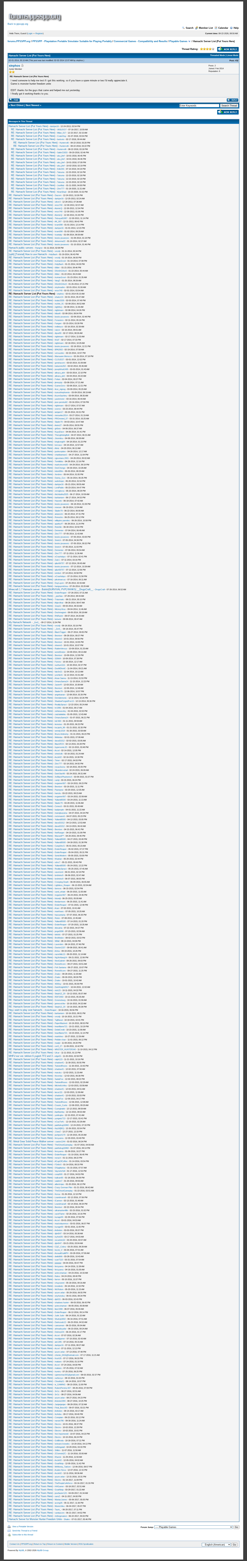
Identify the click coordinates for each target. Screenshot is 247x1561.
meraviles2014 (61, 415)
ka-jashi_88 (60, 727)
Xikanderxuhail (61, 770)
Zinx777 (60, 189)
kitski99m (59, 471)
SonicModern (60, 855)
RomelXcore (60, 964)
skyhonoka (60, 1296)
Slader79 (59, 422)
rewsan (58, 507)
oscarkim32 (60, 1240)
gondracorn (60, 363)
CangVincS (60, 846)
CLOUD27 (59, 359)
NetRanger (59, 833)
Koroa (57, 1194)
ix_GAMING (60, 1384)
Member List (206, 28)
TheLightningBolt (62, 435)
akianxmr (59, 514)
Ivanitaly (58, 235)
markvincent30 (61, 465)
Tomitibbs (59, 461)
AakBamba (59, 1112)
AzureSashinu (61, 396)
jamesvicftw (60, 1003)
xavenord (59, 872)
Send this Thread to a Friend (24, 1531)
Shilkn (57, 1450)
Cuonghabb (60, 1109)
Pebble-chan (60, 1040)
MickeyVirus (60, 609)
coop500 (58, 1174)
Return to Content (55, 1544)
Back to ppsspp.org (18, 24)
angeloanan (60, 695)
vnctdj (57, 251)
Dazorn (58, 195)
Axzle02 (58, 757)
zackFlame (60, 1214)
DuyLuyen (59, 583)
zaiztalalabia (60, 714)
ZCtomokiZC (60, 1453)
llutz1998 (59, 1309)
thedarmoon (60, 902)
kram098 (59, 225)
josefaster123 (61, 1493)
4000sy (58, 984)
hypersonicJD (61, 747)
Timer (57, 760)
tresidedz (59, 1286)
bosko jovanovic (62, 238)
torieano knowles (62, 1444)
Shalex (67, 1519)
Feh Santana (60, 967)
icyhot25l (59, 1237)
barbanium (59, 497)
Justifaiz (60, 185)
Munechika (59, 1506)
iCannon (58, 1201)
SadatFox (59, 1079)
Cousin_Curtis (61, 1105)
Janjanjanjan (60, 1404)
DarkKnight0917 (62, 987)
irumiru (58, 1371)
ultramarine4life (61, 1210)
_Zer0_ (36, 622)
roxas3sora (60, 767)
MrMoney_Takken (63, 1467)
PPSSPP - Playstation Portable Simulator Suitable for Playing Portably (72, 41)
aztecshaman (61, 1273)
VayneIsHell (60, 1171)
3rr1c (57, 1391)
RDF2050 (59, 997)
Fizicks (58, 662)
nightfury (58, 307)
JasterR (58, 685)
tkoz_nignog (60, 389)
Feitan (57, 379)
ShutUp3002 (60, 1319)
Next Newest (32, 105)
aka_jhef (61, 156)
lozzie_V (58, 1250)
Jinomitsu (59, 438)
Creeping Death (62, 882)
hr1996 (58, 708)
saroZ (57, 1496)
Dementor (59, 530)
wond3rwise (60, 652)
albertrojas (59, 1184)
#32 (236, 60)
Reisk (57, 918)
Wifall (57, 941)
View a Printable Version (22, 1526)
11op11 (58, 606)
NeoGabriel (60, 961)
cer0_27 (58, 1046)
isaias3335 (59, 300)
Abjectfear (59, 603)
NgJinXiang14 (61, 957)
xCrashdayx (60, 556)
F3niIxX (58, 1164)
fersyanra (59, 1138)
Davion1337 (60, 947)
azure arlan (60, 1292)
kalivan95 (59, 1178)
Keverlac (59, 1076)
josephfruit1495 (61, 369)
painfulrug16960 (62, 1125)
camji (57, 780)
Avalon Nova (60, 1470)
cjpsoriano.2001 (62, 458)
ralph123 (58, 1059)
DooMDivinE (60, 668)
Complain (59, 1417)
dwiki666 (58, 1256)
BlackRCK (59, 744)
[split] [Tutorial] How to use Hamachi (28, 254)
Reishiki (58, 527)
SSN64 (58, 658)
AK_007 (58, 221)
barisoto (60, 139)
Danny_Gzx (60, 478)
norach (58, 1158)
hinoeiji (58, 898)
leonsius (58, 724)
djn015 (58, 1299)
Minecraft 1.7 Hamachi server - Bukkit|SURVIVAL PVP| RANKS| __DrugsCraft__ (51, 589)
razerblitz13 (60, 954)
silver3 (58, 202)
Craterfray (61, 136)
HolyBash (53, 254)
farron (57, 1279)
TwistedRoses (61, 1066)
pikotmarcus (60, 579)
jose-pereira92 (61, 402)
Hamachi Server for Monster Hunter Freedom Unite (35, 1519)
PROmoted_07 (61, 418)
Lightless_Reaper (62, 885)
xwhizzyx (59, 1378)
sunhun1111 (60, 665)
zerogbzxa (59, 491)
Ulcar (57, 1053)
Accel (57, 750)
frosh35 (58, 1358)
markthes (59, 1036)
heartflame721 (61, 1026)
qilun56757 (59, 563)
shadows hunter (62, 1302)
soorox (58, 409)
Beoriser (58, 635)
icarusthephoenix (62, 392)
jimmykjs (58, 382)
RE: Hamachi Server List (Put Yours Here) (33, 129)
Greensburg (60, 1000)
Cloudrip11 (59, 1381)
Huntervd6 (64, 143)
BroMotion (59, 938)
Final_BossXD (61, 1408)
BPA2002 (59, 349)
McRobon (59, 1289)
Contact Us (15, 1544)
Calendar (223, 28)
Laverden (59, 944)
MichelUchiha (61, 1085)
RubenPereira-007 (63, 1388)
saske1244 (60, 1141)
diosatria (58, 928)
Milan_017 (61, 133)
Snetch (58, 540)
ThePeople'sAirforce (64, 1483)
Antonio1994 (60, 1401)
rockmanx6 (60, 816)
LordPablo (59, 487)
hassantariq (60, 915)
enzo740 (58, 205)
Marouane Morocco (63, 356)
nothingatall (60, 1447)
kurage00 (59, 1217)
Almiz (57, 448)
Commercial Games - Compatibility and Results (140, 41)
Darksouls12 (60, 1322)
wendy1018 (60, 731)
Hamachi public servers (21, 247)
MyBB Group (42, 1550)
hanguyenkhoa (61, 586)
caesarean (59, 1325)
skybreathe (60, 287)
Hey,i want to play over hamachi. (26, 1010)
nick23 (58, 990)
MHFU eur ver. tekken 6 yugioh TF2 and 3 (31, 1056)
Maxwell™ (59, 836)
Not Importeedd (61, 1434)
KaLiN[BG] (59, 1128)
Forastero (59, 320)
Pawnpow (59, 790)
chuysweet (59, 1283)
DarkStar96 (60, 773)
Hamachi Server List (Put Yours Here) (28, 126)
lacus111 (58, 1092)
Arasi (57, 908)
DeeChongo (60, 468)
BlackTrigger (60, 632)
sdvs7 (57, 862)
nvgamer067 (60, 783)
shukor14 (59, 297)
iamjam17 (59, 412)
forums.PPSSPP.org (19, 41)
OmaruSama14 (61, 681)
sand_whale (60, 892)
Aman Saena (60, 678)
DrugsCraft (100, 589)
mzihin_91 (59, 304)
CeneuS (58, 806)
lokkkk (58, 934)
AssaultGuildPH (61, 1253)
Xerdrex (58, 474)
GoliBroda (59, 1440)
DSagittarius (60, 1168)
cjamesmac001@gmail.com (67, 1375)
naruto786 (59, 1421)
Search (189, 28)
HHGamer (59, 1486)
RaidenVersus (61, 648)
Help (236, 28)
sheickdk (59, 754)
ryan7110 (59, 1260)
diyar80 (58, 333)
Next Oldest (17, 105)
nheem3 (58, 639)
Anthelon (58, 1230)
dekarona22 (60, 241)
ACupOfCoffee (61, 1161)
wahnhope (59, 481)
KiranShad (61, 192)
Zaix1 (57, 560)
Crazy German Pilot (63, 1187)
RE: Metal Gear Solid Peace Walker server (31, 1141)
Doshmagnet (60, 612)
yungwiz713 (60, 1118)
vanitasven (59, 1513)
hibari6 (58, 313)
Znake (57, 974)
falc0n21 (58, 672)
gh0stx (58, 428)
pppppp (58, 1263)
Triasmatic (59, 599)
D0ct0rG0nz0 (61, 271)
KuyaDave (59, 432)
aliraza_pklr (60, 373)
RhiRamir (59, 616)
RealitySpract (61, 704)
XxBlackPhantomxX (63, 777)
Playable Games (178, 41)
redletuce (59, 327)
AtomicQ (58, 208)
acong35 (58, 1503)
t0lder (57, 267)
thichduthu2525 (61, 494)
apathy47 (59, 524)
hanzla (58, 793)
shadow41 (59, 1063)
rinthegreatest (61, 1516)
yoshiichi (58, 675)
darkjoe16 (54, 126)
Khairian (58, 859)
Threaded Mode (217, 55)
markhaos (59, 911)
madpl (57, 1043)
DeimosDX (59, 1332)
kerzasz (58, 445)
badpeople (59, 810)
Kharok (58, 1457)
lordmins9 (59, 875)
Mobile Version (70, 1544)
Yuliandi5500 (60, 800)
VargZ (57, 280)
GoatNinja (59, 1463)
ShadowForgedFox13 (64, 701)
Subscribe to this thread (22, 1535)
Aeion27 (58, 425)
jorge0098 (59, 931)
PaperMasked (61, 1023)
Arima (57, 951)
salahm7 (58, 1181)
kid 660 (58, 721)
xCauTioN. (59, 1122)
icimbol (58, 573)
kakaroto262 (60, 366)
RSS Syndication (86, 1544)
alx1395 (58, 1342)
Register (39, 33)
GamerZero (60, 386)
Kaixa (57, 1276)
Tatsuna (60, 172)
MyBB (21, 1550)
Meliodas (59, 737)
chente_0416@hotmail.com (67, 1355)
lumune (58, 619)
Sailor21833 (62, 152)
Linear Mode (232, 55)
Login (30, 33)
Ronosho (59, 517)
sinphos (79, 60)
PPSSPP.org (26, 1544)
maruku (58, 1072)
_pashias (59, 596)
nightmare (59, 310)
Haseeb (58, 501)
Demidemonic (61, 698)
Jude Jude (59, 1315)
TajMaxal (59, 1020)
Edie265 (60, 169)
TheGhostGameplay (64, 1145)
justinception (60, 451)
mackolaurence (61, 1223)
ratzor (57, 330)
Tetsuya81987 (61, 218)
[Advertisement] (128, 13)
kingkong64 (60, 442)
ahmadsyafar (60, 1329)
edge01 (58, 1056)
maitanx (58, 1361)
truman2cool (60, 261)
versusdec (59, 353)
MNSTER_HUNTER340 (65, 1049)
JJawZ (58, 1132)
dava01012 (60, 741)
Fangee (58, 323)
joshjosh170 (60, 1135)
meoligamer (60, 1339)
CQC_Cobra (60, 1247)
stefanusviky (60, 711)
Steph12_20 (60, 993)
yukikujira (59, 1115)
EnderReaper (61, 593)
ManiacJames (61, 1499)
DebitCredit (60, 1030)
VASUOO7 (62, 129)
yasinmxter (60, 399)
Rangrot (38, 248)
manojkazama (61, 813)
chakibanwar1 (61, 455)
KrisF (57, 340)
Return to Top (40, 1544)
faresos (58, 888)
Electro (58, 1424)
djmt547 (58, 1233)
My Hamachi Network (20, 622)
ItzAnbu (58, 1414)
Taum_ (58, 1509)
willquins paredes (62, 520)
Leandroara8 (60, 1197)
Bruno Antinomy (62, 734)
